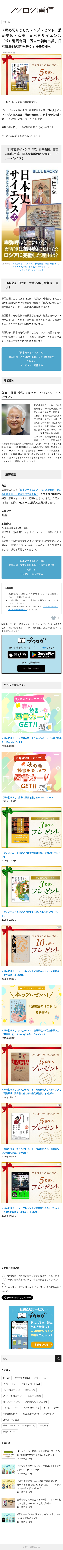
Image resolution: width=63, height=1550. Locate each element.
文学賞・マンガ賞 (11, 1420)
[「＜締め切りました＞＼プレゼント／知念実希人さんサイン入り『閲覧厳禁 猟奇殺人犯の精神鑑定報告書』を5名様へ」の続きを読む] (31, 1065)
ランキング (49, 1408)
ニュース (32, 1396)
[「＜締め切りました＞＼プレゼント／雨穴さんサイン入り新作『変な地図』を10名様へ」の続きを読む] (31, 947)
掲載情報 (47, 1414)
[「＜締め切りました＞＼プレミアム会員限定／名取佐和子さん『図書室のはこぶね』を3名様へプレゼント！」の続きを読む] (31, 1006)
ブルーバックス (32, 624)
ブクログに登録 (39, 648)
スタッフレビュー (11, 1396)
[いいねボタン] (53, 618)
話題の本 (7, 1432)
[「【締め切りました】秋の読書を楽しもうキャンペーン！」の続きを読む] (31, 773)
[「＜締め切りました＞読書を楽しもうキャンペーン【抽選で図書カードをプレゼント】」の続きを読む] (31, 714)
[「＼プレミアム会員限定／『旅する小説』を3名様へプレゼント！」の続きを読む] (31, 888)
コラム (28, 1390)
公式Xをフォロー (31, 668)
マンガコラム (29, 1408)
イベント (7, 1384)
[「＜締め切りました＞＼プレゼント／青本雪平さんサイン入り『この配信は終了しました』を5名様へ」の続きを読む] (31, 1184)
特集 (42, 1426)
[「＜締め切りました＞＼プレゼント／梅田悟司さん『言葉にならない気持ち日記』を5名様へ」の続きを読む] (31, 1125)
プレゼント (8, 22)
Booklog (37, 1547)
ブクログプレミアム (34, 1402)
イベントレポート (28, 1384)
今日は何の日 (9, 1414)
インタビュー (9, 1390)
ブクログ (8, 1279)
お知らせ (38, 1378)
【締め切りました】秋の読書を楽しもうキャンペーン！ (28, 797)
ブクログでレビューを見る (31, 270)
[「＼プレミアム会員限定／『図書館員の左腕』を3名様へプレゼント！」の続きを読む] (31, 829)
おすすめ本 (20, 1378)
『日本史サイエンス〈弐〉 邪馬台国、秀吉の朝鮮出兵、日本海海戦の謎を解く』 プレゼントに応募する (31, 359)
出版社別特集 (29, 1414)
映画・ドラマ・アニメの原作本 (17, 1426)
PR (21, 624)
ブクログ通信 (31, 9)
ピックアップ (9, 1402)
